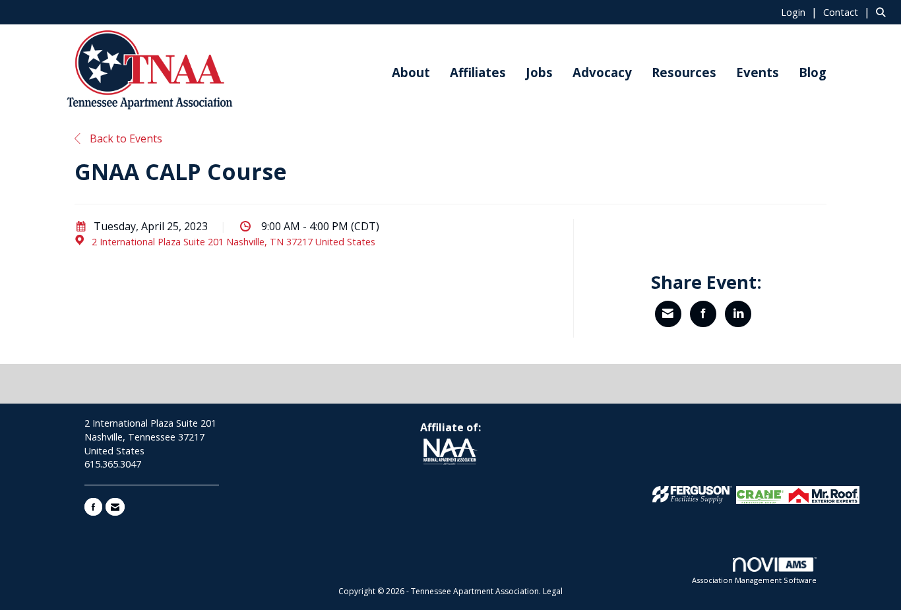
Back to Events (124, 138)
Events (757, 72)
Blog (812, 72)
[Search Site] (883, 12)
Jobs (539, 72)
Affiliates (478, 72)
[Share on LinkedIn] (738, 314)
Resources (684, 72)
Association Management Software (754, 580)
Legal (553, 591)
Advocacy (602, 72)
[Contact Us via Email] (115, 507)
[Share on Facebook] (703, 314)
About (411, 72)
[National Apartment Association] (450, 452)
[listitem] (801, 12)
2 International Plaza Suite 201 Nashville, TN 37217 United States (233, 241)
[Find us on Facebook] (93, 507)
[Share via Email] (668, 314)
